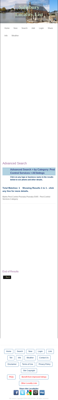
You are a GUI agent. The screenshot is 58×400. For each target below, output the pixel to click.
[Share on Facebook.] (16, 392)
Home (7, 28)
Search (24, 28)
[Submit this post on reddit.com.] (35, 392)
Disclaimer (12, 364)
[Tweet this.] (22, 392)
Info (6, 36)
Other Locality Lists (29, 383)
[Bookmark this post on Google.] (29, 392)
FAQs (11, 377)
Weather (15, 36)
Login (41, 28)
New (15, 28)
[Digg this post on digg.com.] (42, 392)
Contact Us (44, 358)
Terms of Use (27, 364)
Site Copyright (29, 370)
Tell (10, 358)
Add (33, 28)
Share (50, 28)
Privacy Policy (44, 364)
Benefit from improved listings (34, 377)
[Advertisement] (29, 67)
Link (50, 351)
